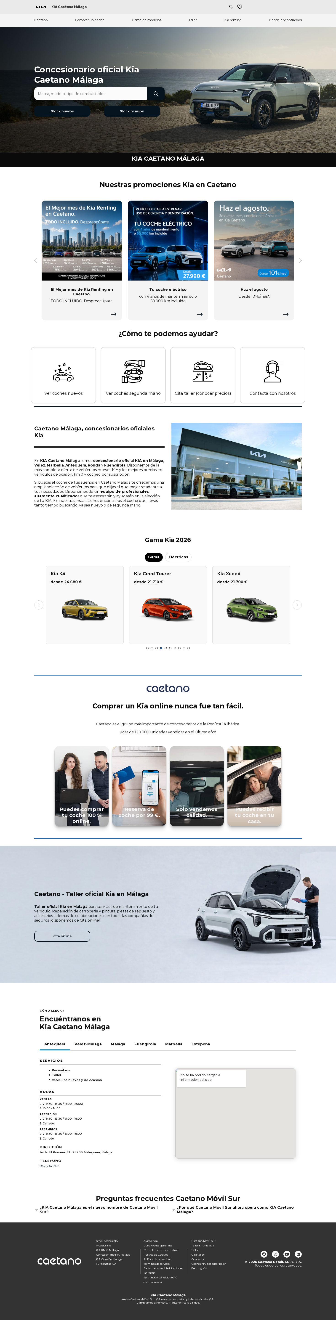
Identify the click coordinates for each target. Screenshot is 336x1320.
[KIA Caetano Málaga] (41, 6)
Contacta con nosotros (273, 393)
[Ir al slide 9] (184, 648)
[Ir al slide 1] (147, 648)
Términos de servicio (157, 1263)
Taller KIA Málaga (202, 1245)
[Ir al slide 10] (188, 648)
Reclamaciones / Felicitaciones (163, 1268)
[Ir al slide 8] (179, 648)
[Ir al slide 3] (156, 648)
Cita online (62, 936)
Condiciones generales (158, 1245)
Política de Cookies (156, 1254)
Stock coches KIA (107, 1241)
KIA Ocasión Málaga (109, 1259)
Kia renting (233, 20)
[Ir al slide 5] (166, 648)
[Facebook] (264, 1254)
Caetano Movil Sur (203, 1241)
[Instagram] (275, 1254)
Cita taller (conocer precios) (203, 393)
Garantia (149, 1273)
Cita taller (197, 1254)
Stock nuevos (62, 111)
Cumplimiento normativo (161, 1250)
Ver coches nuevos (63, 393)
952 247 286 (49, 1166)
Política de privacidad (157, 1259)
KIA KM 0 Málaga (107, 1250)
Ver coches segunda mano (133, 393)
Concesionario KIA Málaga (113, 1254)
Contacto (197, 1259)
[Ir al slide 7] (175, 648)
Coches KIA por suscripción (209, 1263)
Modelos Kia (103, 1245)
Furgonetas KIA (106, 1263)
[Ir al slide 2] (152, 648)
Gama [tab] (154, 557)
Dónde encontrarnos (285, 20)
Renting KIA (199, 1268)
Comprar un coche (89, 20)
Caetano (41, 20)
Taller (193, 20)
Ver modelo (84, 638)
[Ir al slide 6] (170, 648)
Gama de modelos (146, 20)
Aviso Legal (151, 1241)
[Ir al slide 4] (161, 648)
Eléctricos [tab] (178, 557)
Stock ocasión (132, 111)
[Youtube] (286, 1254)
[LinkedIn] (298, 1254)
